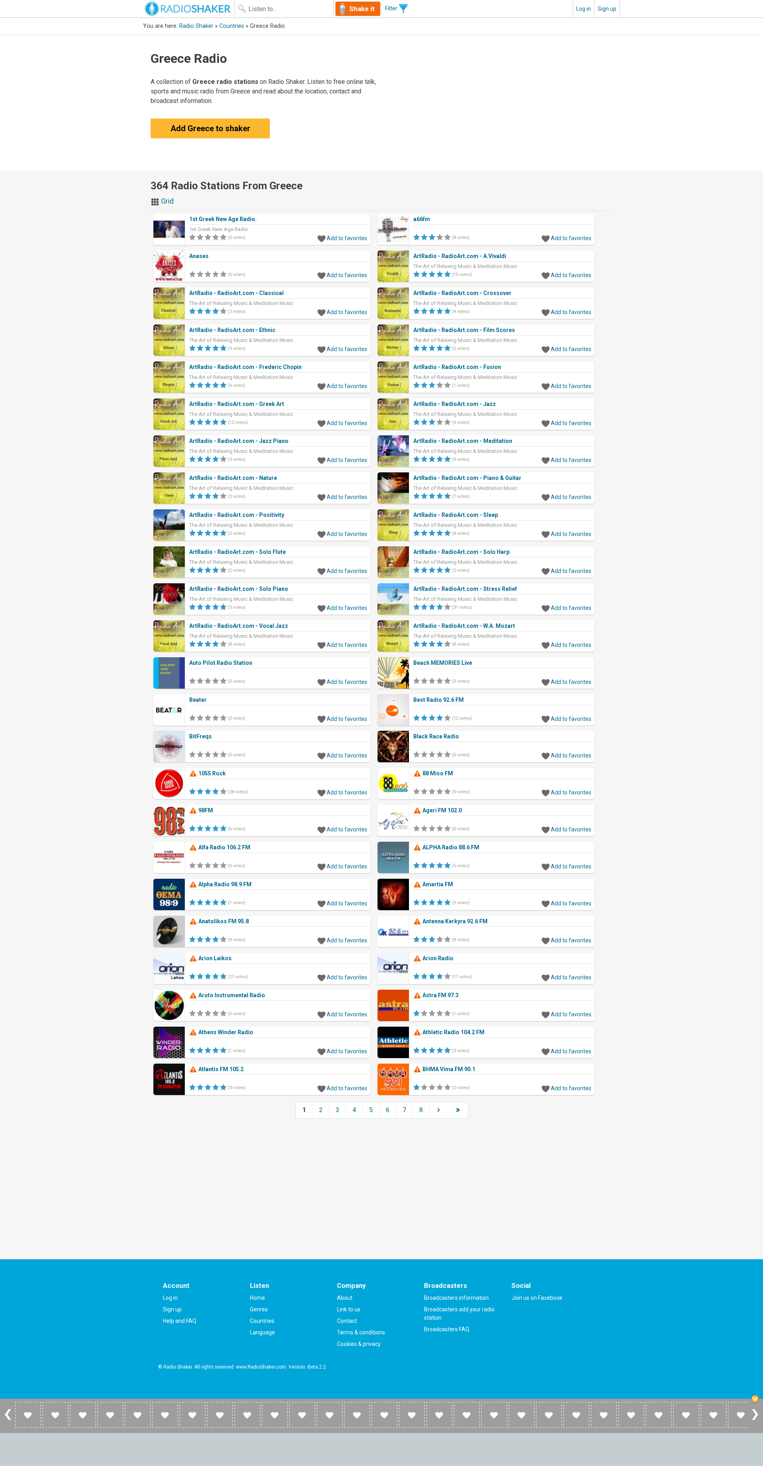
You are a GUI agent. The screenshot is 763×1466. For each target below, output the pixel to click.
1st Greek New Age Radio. (223, 219)
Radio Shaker (196, 26)
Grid (166, 201)
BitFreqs (200, 736)
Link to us (348, 1309)
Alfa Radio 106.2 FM (223, 847)
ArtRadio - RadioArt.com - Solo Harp (461, 552)
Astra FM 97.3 (440, 995)
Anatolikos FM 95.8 (223, 921)
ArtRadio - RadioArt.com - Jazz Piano (239, 441)
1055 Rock (211, 773)
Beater (198, 700)
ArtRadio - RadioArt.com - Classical (236, 293)
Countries (231, 26)
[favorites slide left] (8, 1419)
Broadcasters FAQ (446, 1329)
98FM (205, 810)
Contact (347, 1321)
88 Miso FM (437, 773)
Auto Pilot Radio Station (220, 663)
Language (262, 1332)
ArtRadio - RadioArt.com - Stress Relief (465, 589)
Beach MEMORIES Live (442, 663)
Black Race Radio (436, 736)
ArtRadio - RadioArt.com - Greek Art (236, 404)
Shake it (362, 9)
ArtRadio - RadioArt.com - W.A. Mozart (464, 626)
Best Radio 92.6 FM (438, 700)
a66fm (421, 219)
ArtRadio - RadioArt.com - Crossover (462, 293)
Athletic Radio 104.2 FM (452, 1032)
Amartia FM (437, 884)
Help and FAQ (179, 1321)
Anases (199, 256)
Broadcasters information (456, 1298)
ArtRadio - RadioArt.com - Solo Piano (238, 589)
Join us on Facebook (536, 1298)
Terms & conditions (361, 1332)
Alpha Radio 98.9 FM (224, 884)
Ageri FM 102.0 (441, 810)
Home (257, 1298)
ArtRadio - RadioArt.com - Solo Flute (237, 552)
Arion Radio (437, 958)
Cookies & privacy (359, 1344)
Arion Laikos (214, 958)
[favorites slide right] (755, 1419)
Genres (259, 1309)
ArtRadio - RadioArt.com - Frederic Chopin (245, 367)
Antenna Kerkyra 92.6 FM (454, 921)
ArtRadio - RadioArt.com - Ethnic (232, 330)
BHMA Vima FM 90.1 (448, 1069)
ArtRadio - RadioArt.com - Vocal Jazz (238, 626)
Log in (583, 9)
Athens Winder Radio (225, 1032)
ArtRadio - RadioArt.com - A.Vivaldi (459, 256)
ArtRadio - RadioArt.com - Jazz (454, 404)
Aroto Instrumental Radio (231, 995)
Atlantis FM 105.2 (220, 1069)
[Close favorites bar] (755, 1399)
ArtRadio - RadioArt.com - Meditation (462, 441)
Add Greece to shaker (210, 128)
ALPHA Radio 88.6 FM (450, 847)
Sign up (607, 9)
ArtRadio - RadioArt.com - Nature (233, 478)
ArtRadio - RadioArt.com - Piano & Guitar (467, 478)
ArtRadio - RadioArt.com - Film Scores (464, 330)
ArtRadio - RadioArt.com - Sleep (455, 515)
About (344, 1298)
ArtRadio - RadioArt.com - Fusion (457, 367)
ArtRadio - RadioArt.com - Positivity (236, 515)
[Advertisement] (498, 102)
